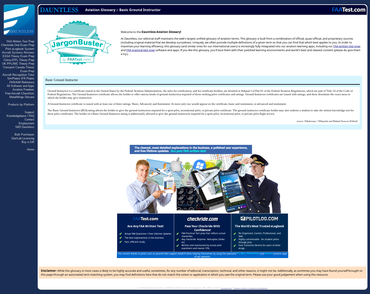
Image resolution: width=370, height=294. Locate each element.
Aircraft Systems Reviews (18, 52)
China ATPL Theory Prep (19, 60)
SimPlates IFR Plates (20, 78)
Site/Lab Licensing (22, 138)
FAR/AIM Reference (21, 82)
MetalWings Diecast (21, 97)
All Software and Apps (20, 86)
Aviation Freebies (23, 89)
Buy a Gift (28, 142)
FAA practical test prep (140, 50)
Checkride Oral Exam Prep (17, 45)
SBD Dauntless (24, 127)
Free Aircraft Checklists (19, 93)
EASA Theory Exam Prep (18, 56)
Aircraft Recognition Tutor (18, 74)
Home (30, 149)
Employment (26, 123)
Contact (29, 119)
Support (29, 112)
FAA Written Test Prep (20, 41)
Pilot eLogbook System (19, 48)
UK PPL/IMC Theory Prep (18, 63)
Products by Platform (21, 104)
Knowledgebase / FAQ (20, 115)
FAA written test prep (346, 46)
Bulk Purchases (24, 134)
